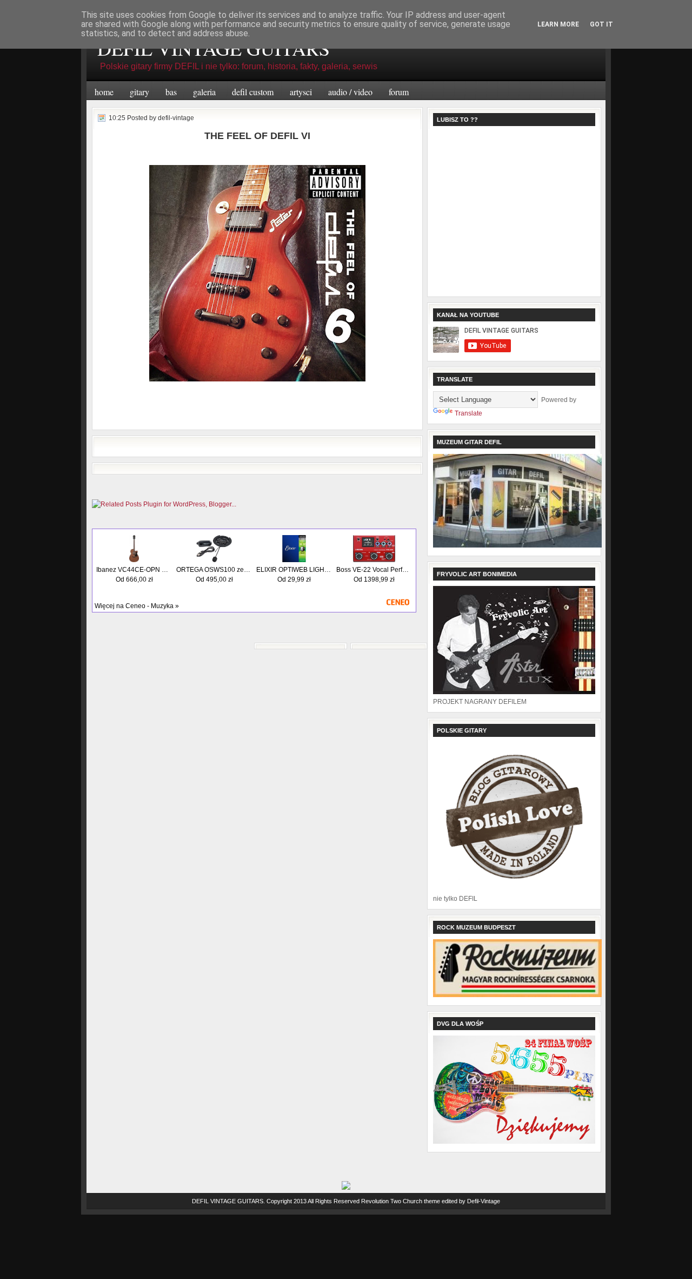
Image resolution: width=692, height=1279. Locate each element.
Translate (468, 413)
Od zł (134, 579)
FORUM (399, 91)
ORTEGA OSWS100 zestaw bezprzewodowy (214, 569)
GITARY (139, 91)
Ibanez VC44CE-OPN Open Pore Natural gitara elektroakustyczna (134, 569)
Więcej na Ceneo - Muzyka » (137, 606)
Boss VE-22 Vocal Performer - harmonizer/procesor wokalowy (374, 569)
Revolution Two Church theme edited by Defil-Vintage (430, 1201)
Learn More (558, 24)
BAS (171, 91)
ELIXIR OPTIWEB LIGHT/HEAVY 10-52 (294, 569)
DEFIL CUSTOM (253, 91)
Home (104, 91)
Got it (601, 24)
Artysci (301, 91)
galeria (204, 91)
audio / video (350, 91)
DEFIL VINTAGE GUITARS (227, 1201)
